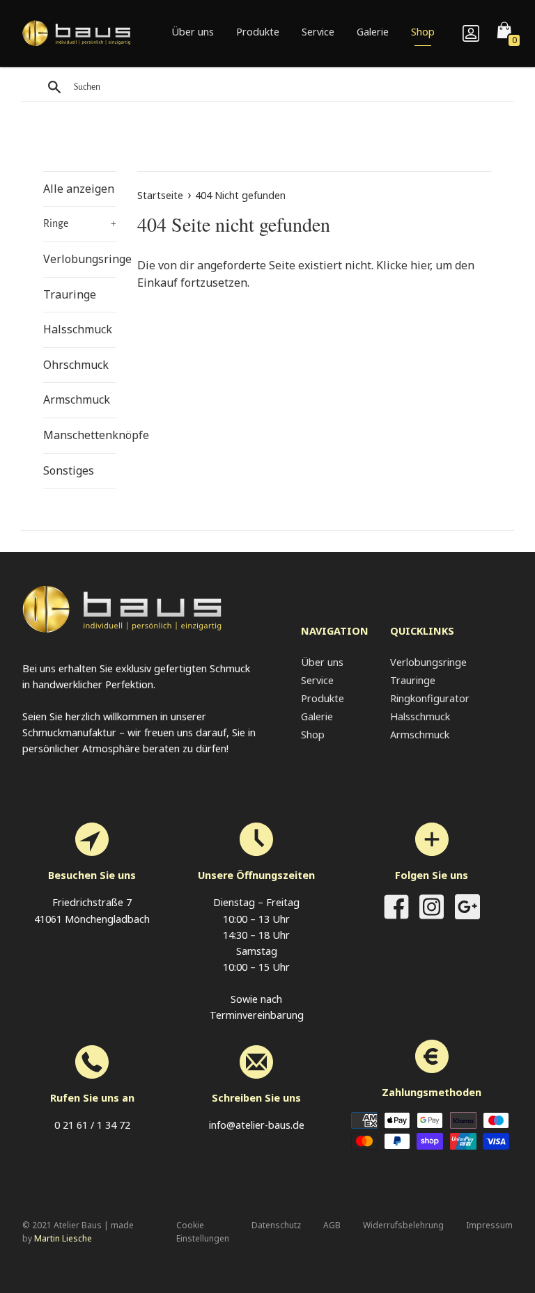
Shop (423, 31)
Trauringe (69, 294)
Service (318, 31)
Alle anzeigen (78, 188)
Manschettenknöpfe (79, 435)
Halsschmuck (77, 329)
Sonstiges (68, 470)
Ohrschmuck (76, 364)
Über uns (192, 31)
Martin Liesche (63, 1238)
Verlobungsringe (79, 259)
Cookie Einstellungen (202, 1231)
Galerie (373, 31)
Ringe (79, 223)
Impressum (489, 1225)
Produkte (257, 31)
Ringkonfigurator (430, 698)
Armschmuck (76, 399)
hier (420, 265)
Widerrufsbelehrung (403, 1225)
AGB (332, 1225)
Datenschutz (276, 1225)
